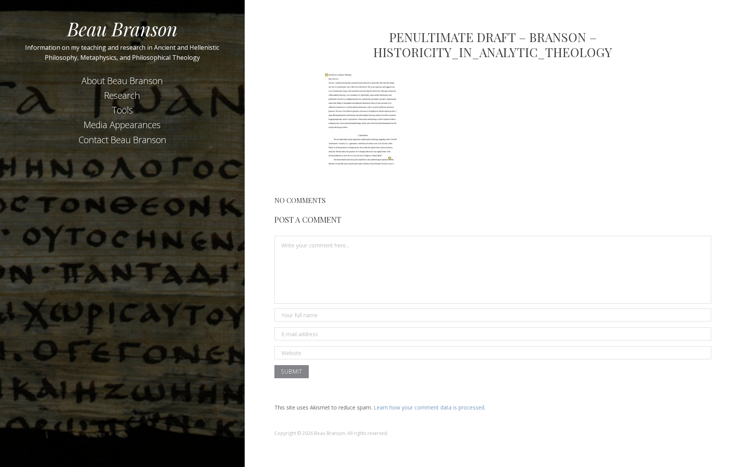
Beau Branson (122, 28)
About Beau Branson (122, 80)
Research (122, 95)
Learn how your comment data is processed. (430, 407)
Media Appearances (122, 124)
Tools (122, 110)
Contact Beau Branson (122, 140)
